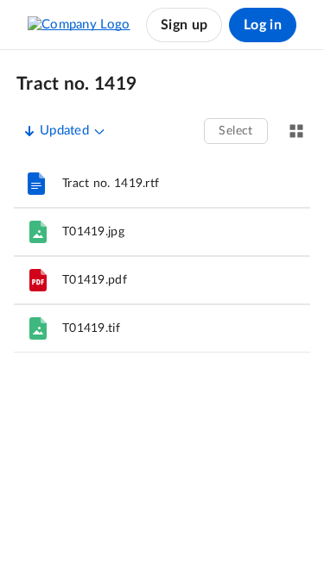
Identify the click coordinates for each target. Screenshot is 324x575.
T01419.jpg (93, 232)
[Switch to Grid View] (296, 131)
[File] (38, 231)
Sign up (184, 25)
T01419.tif (91, 328)
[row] (162, 183)
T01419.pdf (94, 280)
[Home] (79, 25)
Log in (263, 25)
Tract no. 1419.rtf (110, 184)
